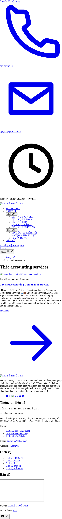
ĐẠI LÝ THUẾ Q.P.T (17, 505)
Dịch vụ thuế (12, 463)
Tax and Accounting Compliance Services (24, 284)
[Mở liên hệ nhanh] (5, 516)
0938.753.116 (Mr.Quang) (18, 431)
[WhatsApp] (22, 396)
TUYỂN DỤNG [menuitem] (19, 238)
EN (18, 245)
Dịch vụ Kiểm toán (14, 468)
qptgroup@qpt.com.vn (16, 441)
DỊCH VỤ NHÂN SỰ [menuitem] (22, 224)
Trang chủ (10, 257)
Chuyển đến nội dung (10, 1)
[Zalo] (12, 396)
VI (6, 245)
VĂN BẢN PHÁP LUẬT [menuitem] (24, 235)
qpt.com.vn (13, 446)
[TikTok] (17, 396)
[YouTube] (7, 396)
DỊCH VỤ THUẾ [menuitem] (20, 222)
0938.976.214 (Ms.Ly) (16, 436)
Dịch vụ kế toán (13, 460)
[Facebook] (9, 396)
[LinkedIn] (15, 396)
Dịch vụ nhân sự (13, 466)
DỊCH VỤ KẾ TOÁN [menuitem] (22, 219)
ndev (15, 510)
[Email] (20, 396)
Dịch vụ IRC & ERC (15, 458)
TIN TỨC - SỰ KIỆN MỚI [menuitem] (24, 232)
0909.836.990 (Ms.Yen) (17, 433)
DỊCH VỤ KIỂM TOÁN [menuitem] (23, 227)
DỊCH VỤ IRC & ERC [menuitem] (22, 217)
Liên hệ (3, 248)
